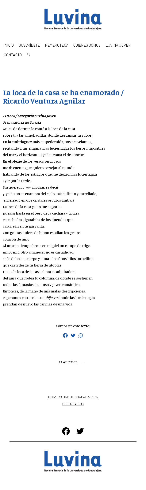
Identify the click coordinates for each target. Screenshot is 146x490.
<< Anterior (67, 361)
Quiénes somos (87, 45)
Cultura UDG (73, 404)
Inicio (9, 45)
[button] (28, 54)
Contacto (13, 54)
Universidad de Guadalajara (73, 397)
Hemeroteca (56, 45)
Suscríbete (29, 45)
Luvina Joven (118, 45)
